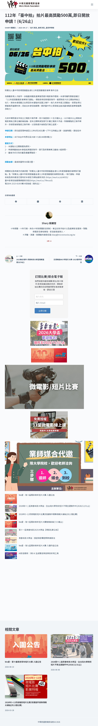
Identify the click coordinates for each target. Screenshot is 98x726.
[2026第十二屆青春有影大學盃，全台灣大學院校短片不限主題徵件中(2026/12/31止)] (72, 646)
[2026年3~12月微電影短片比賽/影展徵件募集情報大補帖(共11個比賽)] (26, 686)
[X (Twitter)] (38, 202)
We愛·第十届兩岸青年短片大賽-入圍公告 (37, 494)
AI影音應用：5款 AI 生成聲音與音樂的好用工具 (39, 553)
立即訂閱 (42, 310)
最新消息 (41, 27)
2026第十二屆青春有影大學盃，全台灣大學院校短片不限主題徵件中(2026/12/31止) (54, 505)
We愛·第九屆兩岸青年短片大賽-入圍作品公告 (38, 545)
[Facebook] (16, 202)
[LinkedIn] (82, 202)
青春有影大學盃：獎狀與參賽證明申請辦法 (37, 538)
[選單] (92, 4)
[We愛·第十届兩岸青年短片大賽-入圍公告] (26, 646)
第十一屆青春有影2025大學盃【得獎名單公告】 (39, 529)
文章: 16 (49, 241)
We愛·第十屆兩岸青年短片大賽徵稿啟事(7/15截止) (41, 521)
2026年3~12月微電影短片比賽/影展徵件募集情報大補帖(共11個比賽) (48, 514)
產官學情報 (50, 27)
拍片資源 (33, 27)
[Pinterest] (60, 202)
